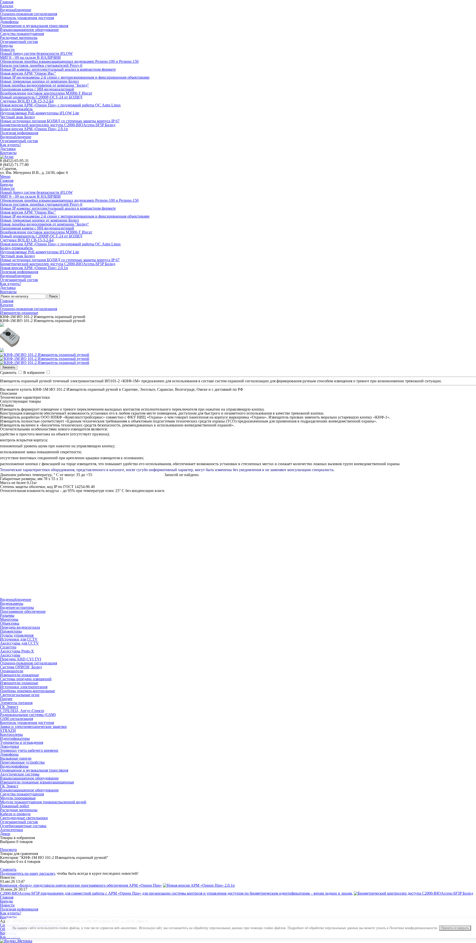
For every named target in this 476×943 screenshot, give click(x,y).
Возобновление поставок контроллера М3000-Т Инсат (46, 93)
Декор (5, 834)
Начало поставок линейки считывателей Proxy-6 (41, 65)
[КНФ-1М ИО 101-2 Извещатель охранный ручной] (44, 355)
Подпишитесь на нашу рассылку (27, 873)
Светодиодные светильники (24, 818)
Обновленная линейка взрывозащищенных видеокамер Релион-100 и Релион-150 (69, 61)
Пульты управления (16, 635)
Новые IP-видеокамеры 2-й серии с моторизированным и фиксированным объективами (74, 77)
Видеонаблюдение (15, 10)
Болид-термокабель (16, 109)
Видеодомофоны (14, 766)
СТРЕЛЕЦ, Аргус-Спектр (22, 711)
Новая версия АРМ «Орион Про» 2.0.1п (34, 129)
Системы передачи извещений (26, 679)
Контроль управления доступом (27, 18)
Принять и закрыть (455, 928)
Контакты (8, 153)
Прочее (6, 699)
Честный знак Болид (17, 117)
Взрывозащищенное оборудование (29, 30)
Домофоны (9, 22)
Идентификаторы (15, 738)
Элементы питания (16, 703)
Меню (5, 176)
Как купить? (10, 145)
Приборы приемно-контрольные (27, 691)
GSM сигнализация (16, 718)
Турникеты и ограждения (21, 742)
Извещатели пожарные (19, 675)
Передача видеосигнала (20, 627)
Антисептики (11, 830)
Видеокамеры (11, 603)
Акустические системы (19, 774)
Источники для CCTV (19, 639)
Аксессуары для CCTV (19, 643)
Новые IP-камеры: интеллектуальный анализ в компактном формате (58, 69)
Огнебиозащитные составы (23, 826)
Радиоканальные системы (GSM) (28, 715)
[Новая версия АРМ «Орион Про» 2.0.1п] (199, 885)
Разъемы (7, 615)
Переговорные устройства (22, 762)
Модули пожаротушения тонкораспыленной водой (43, 802)
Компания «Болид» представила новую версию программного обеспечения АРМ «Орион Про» (81, 885)
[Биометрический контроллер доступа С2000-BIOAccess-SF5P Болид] (413, 893)
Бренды (6, 45)
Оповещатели (11, 671)
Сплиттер (8, 647)
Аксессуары (10, 655)
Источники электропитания (23, 687)
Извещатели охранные (19, 313)
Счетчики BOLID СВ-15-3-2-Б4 (27, 101)
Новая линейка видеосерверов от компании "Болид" (44, 85)
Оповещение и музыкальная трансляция (34, 26)
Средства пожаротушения (22, 34)
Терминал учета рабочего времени (29, 750)
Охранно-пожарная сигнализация (28, 14)
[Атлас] (7, 157)
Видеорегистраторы (17, 607)
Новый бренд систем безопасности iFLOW (36, 53)
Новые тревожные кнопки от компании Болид (39, 81)
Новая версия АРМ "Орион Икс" (28, 73)
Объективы (9, 623)
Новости (7, 49)
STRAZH (8, 730)
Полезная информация (19, 133)
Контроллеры (11, 734)
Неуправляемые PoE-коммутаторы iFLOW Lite (39, 113)
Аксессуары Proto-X (17, 651)
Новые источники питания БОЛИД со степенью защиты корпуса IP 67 (59, 121)
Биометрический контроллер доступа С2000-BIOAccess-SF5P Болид (57, 125)
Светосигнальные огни (19, 695)
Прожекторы (11, 631)
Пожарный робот (14, 806)
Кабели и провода (15, 814)
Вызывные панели (15, 758)
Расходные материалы (18, 37)
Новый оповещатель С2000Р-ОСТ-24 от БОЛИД (41, 97)
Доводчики (9, 746)
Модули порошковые (18, 798)
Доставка (8, 149)
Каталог (7, 6)
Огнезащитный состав (19, 41)
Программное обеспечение (23, 611)
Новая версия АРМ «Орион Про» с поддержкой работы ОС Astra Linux (60, 105)
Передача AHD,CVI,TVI (20, 659)
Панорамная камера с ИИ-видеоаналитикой (37, 89)
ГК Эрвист (9, 707)
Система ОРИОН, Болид (21, 667)
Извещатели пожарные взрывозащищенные (37, 782)
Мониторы (9, 619)
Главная (6, 180)
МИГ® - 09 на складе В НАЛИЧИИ (30, 57)
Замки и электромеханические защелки (33, 726)
